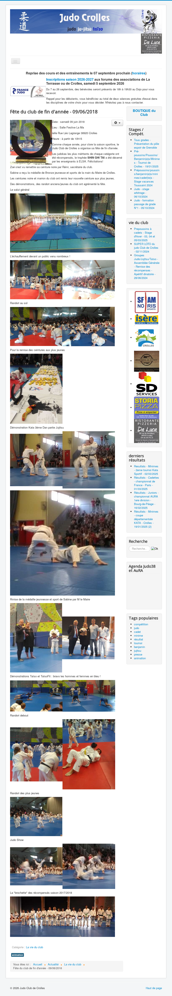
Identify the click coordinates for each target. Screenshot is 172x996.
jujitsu (137, 651)
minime (138, 635)
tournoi (138, 643)
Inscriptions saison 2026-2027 (70, 79)
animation (17, 954)
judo (136, 628)
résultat (138, 639)
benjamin (139, 647)
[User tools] (117, 123)
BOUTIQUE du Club (144, 112)
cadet (137, 632)
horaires (138, 73)
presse (138, 654)
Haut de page (154, 988)
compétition (141, 624)
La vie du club (34, 947)
